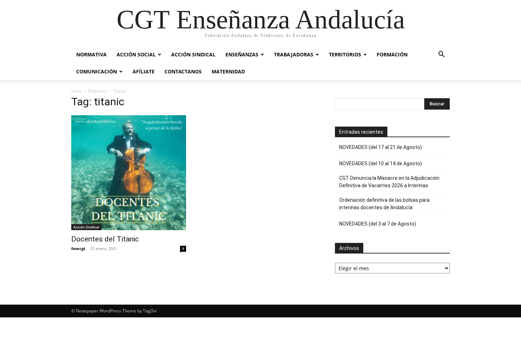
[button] (441, 55)
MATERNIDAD (228, 71)
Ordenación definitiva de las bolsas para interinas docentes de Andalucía (384, 203)
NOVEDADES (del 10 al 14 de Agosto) (380, 163)
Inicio (76, 91)
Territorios (345, 54)
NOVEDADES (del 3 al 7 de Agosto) (377, 224)
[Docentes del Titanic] (128, 172)
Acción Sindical (193, 54)
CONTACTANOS (183, 71)
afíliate (144, 71)
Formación (392, 54)
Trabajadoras (293, 54)
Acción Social (136, 54)
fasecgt (78, 248)
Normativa (91, 54)
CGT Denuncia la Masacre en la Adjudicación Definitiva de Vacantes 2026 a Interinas (389, 181)
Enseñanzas (241, 54)
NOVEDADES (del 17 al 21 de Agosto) (380, 147)
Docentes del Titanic (105, 239)
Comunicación (96, 71)
